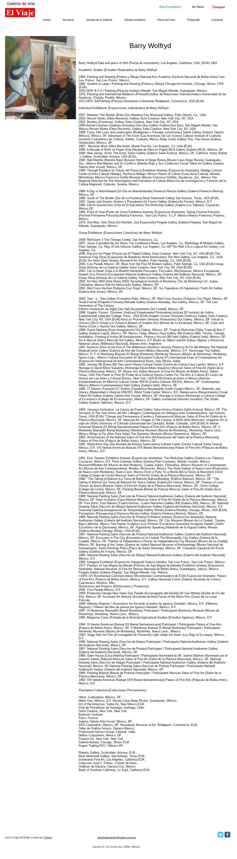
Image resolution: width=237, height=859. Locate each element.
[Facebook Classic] (227, 835)
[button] (170, 7)
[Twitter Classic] (220, 835)
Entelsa (48, 837)
